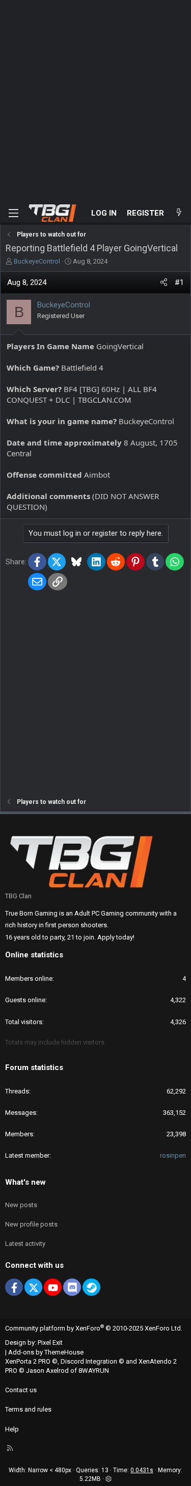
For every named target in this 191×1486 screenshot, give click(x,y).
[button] (108, 1478)
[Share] (163, 283)
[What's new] (179, 213)
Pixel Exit (50, 1342)
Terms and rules (28, 1409)
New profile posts (31, 1224)
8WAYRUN (93, 1370)
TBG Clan (18, 896)
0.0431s (141, 1470)
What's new (25, 1182)
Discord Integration (89, 1361)
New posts (21, 1205)
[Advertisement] (95, 100)
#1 (179, 282)
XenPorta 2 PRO (27, 1361)
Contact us (21, 1390)
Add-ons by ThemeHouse (46, 1352)
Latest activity (25, 1243)
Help (12, 1429)
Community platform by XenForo (93, 1328)
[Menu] (13, 213)
